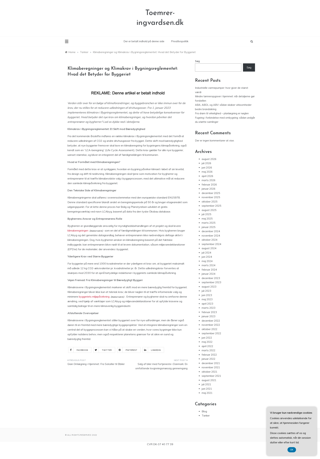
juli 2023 (206, 290)
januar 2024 (208, 273)
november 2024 (211, 235)
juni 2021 (207, 388)
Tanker (206, 415)
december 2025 (211, 193)
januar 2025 (208, 227)
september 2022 (211, 333)
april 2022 (207, 346)
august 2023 (209, 286)
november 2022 (211, 324)
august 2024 (209, 248)
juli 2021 (206, 384)
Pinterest (132, 350)
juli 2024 (206, 252)
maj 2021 (207, 392)
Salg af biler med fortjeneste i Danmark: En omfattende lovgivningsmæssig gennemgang (161, 366)
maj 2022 (207, 341)
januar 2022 (208, 358)
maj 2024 (207, 261)
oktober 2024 (209, 239)
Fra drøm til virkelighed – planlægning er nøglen (222, 113)
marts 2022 (208, 350)
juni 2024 (207, 256)
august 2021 (209, 380)
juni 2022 (207, 337)
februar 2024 (209, 269)
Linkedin (156, 350)
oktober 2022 (209, 329)
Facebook (82, 350)
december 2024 (211, 231)
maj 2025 (207, 218)
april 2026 (207, 176)
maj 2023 (207, 299)
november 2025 (211, 197)
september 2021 (211, 375)
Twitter (107, 350)
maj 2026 (207, 171)
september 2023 (211, 282)
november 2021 (211, 367)
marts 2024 (208, 265)
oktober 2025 (209, 201)
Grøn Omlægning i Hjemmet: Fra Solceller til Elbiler (96, 364)
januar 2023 (208, 316)
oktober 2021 (209, 371)
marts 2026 (208, 180)
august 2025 (209, 210)
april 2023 (207, 303)
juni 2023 (207, 295)
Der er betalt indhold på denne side (144, 41)
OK (291, 449)
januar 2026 (208, 188)
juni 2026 (207, 167)
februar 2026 (209, 184)
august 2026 (209, 159)
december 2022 (211, 320)
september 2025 (211, 205)
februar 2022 (209, 354)
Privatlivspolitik (179, 41)
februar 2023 (209, 312)
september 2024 (211, 244)
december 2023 (211, 278)
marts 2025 (208, 222)
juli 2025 (206, 214)
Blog (204, 411)
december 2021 (211, 363)
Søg (197, 61)
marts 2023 (208, 307)
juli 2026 (206, 163)
